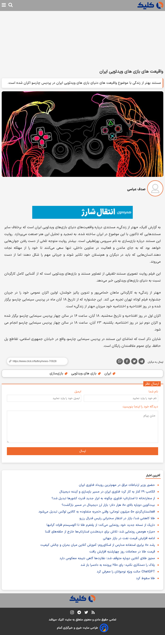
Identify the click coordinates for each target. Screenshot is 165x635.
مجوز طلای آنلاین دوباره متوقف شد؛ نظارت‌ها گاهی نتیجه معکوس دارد (107, 558)
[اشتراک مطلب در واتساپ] (119, 361)
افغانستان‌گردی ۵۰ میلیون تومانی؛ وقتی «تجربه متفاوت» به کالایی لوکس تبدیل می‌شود (96, 511)
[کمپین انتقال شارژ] (82, 212)
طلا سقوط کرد (145, 578)
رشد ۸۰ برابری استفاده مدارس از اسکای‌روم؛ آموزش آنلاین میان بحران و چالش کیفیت (97, 545)
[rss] (93, 613)
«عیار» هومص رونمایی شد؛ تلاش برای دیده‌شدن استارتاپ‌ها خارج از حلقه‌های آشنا (100, 531)
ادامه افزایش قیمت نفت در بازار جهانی (129, 538)
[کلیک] (150, 5)
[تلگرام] (141, 362)
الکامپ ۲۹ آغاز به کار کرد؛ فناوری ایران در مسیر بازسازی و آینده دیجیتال (107, 491)
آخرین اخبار (153, 475)
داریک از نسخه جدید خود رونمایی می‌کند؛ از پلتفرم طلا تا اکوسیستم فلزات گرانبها (101, 525)
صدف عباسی (136, 189)
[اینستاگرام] (72, 613)
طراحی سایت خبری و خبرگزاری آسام (77, 628)
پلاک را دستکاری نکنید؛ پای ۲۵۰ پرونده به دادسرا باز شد (118, 565)
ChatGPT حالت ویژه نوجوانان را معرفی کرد (126, 571)
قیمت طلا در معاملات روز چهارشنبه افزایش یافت (122, 551)
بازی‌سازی (57, 373)
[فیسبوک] (127, 362)
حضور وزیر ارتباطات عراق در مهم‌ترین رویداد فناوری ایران (117, 485)
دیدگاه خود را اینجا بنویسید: (140, 406)
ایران (108, 373)
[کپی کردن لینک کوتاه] (35, 361)
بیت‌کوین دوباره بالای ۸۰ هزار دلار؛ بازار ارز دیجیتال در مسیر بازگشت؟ (108, 505)
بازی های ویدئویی (84, 373)
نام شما (153, 391)
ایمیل (77, 391)
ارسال (82, 451)
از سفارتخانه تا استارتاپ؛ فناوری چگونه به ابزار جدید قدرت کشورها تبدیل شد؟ (103, 498)
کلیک (61, 620)
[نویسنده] (155, 189)
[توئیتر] (134, 362)
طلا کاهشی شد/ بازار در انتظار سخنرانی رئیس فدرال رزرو (117, 518)
